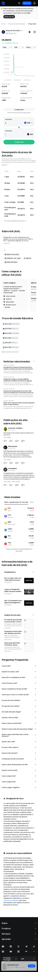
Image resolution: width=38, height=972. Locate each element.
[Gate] (3, 3)
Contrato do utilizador (11, 900)
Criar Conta (26, 3)
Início (3, 24)
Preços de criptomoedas (16, 24)
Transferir (31, 966)
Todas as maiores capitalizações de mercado (19, 550)
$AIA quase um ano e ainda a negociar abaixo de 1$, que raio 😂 (18, 434)
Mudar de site (9, 17)
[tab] (19, 109)
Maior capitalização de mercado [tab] (16, 502)
